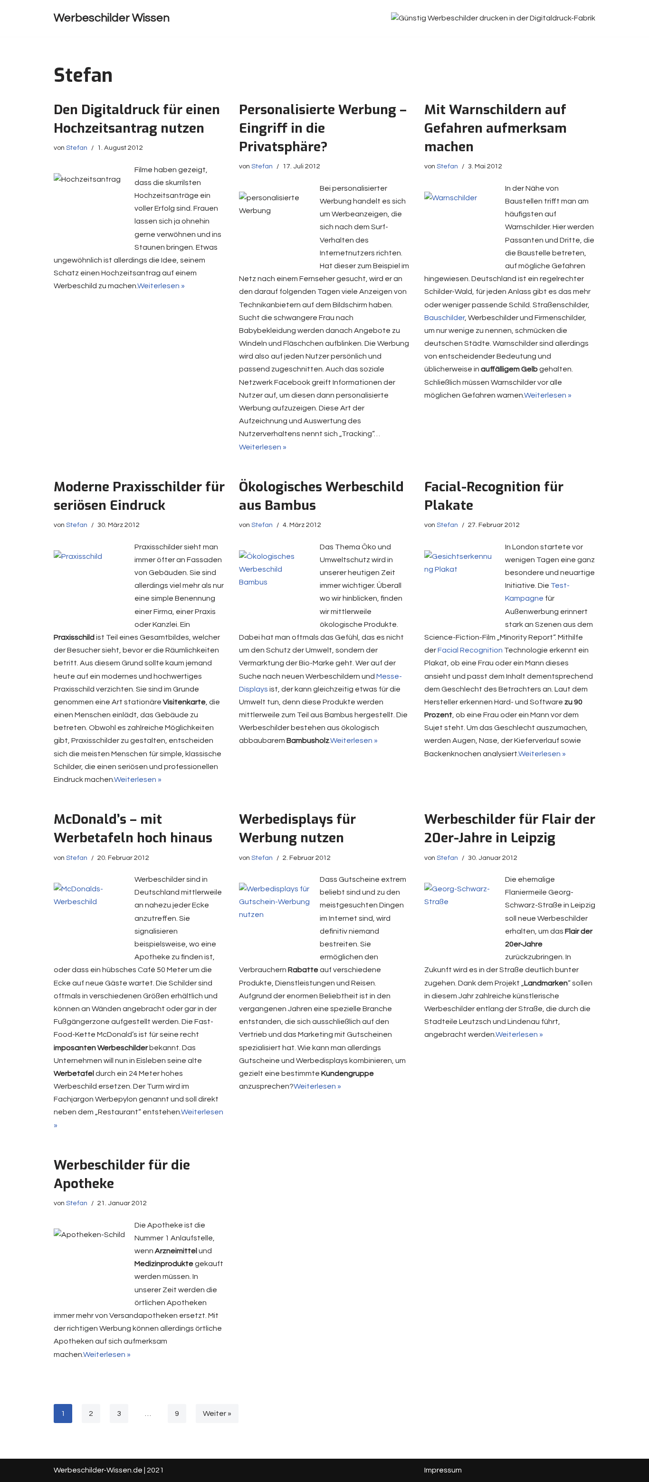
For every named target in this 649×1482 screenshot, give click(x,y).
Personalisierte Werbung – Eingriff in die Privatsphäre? (323, 128)
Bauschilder (444, 318)
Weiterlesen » (161, 286)
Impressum (443, 1470)
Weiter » (217, 1413)
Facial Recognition (470, 650)
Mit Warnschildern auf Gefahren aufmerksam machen (495, 128)
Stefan (76, 147)
